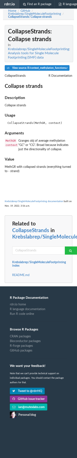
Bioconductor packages (25, 341)
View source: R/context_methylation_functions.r (39, 68)
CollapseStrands (30, 230)
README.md (21, 275)
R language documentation (27, 309)
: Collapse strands (30, 16)
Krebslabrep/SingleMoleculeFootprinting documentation (34, 201)
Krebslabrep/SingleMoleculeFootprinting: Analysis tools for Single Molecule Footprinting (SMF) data (39, 53)
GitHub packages (21, 350)
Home (12, 10)
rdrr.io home (18, 304)
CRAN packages (20, 336)
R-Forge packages (21, 345)
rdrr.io (9, 4)
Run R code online (22, 313)
